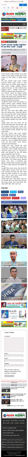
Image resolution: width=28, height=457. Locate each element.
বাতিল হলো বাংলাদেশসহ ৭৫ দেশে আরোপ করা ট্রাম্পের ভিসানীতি (13, 298)
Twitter (14, 192)
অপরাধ (11, 423)
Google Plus (6, 198)
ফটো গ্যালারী (21, 420)
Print (23, 198)
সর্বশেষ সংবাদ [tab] (14, 382)
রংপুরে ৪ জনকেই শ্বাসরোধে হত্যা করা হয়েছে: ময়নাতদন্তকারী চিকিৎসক (14, 215)
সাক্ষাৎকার (22, 423)
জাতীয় (10, 41)
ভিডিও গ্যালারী (6, 423)
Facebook (5, 192)
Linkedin (5, 195)
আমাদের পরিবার (14, 420)
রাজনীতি (14, 41)
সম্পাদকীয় (16, 423)
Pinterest (16, 198)
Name (6, 353)
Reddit (13, 195)
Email (6, 358)
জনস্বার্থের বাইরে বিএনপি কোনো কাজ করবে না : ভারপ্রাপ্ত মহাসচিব (13, 231)
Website (6, 363)
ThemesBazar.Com (20, 455)
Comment (7, 336)
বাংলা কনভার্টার (6, 420)
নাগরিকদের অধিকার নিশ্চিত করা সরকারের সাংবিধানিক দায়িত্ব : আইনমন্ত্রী (13, 264)
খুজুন (23, 4)
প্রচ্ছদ (4, 41)
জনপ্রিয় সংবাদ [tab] (14, 385)
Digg (21, 192)
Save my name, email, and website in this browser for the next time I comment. (12, 371)
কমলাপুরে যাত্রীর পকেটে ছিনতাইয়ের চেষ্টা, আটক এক (17, 400)
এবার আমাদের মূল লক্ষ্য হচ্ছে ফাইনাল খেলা (17, 388)
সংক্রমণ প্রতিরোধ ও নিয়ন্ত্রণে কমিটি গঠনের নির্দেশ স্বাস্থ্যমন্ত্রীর (13, 246)
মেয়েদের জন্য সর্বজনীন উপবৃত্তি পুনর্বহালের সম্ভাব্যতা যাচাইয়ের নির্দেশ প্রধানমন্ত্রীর (13, 280)
